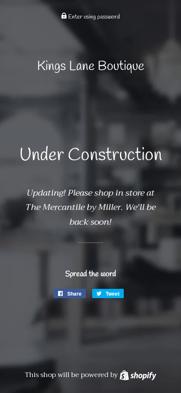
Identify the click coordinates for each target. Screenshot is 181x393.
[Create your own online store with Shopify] (138, 375)
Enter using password (93, 17)
